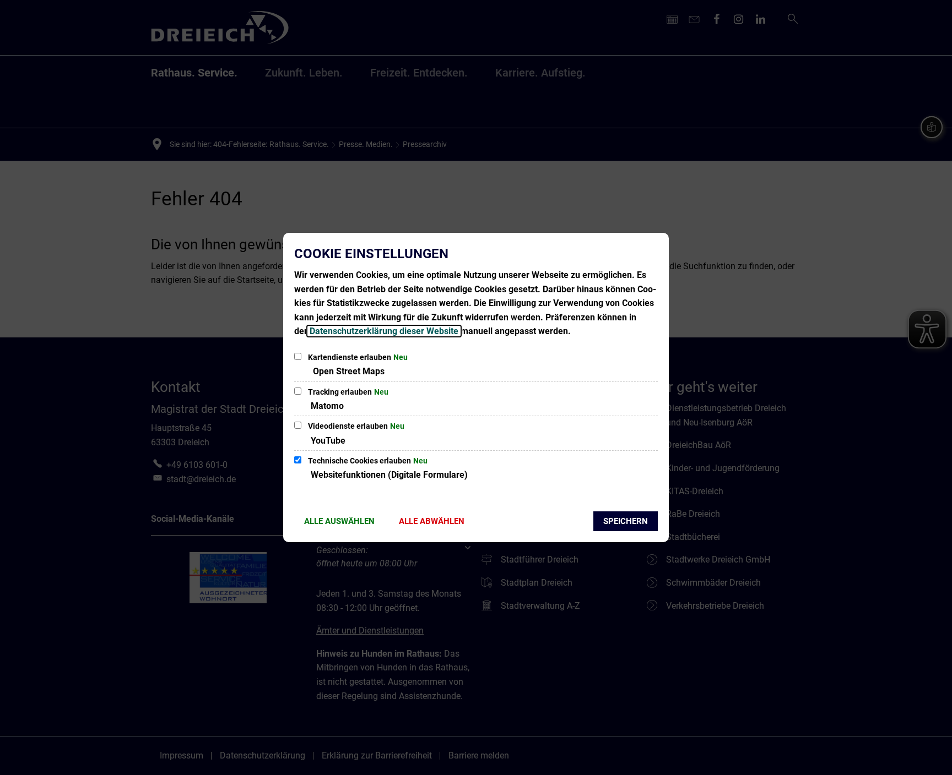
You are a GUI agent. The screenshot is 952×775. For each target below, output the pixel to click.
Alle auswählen (339, 521)
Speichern (625, 521)
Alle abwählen (431, 521)
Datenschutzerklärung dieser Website (384, 331)
